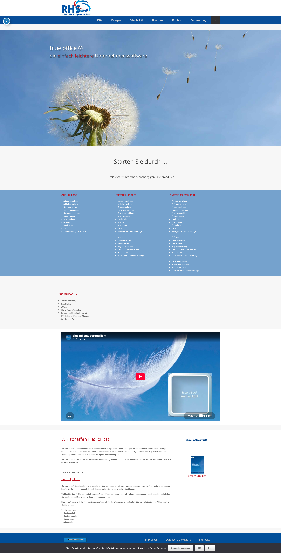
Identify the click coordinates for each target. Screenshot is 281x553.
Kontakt (177, 20)
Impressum (152, 539)
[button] (215, 20)
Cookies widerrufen (75, 539)
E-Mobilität (136, 20)
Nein (210, 548)
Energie (116, 20)
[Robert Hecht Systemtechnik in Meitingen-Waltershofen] (76, 8)
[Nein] (277, 548)
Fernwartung (199, 20)
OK (199, 548)
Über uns (157, 20)
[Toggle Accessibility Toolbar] (6, 21)
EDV (99, 20)
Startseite (204, 539)
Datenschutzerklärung (178, 539)
